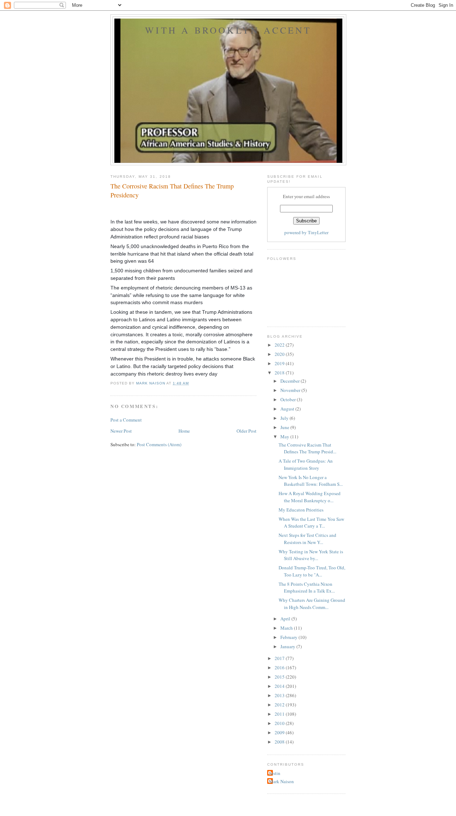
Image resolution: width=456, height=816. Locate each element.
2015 (280, 677)
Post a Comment (126, 420)
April (285, 618)
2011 (280, 714)
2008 (280, 742)
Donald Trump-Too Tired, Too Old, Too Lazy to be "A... (312, 571)
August (287, 409)
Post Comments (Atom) (159, 444)
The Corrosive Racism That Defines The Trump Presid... (307, 448)
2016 (280, 667)
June (285, 427)
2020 (280, 354)
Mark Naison (281, 781)
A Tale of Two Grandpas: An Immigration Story (306, 464)
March (287, 628)
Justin (274, 773)
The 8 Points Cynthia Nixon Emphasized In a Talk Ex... (307, 587)
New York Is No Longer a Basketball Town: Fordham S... (311, 481)
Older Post (246, 431)
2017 (280, 658)
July (285, 418)
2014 (280, 686)
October (288, 399)
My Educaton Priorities (301, 510)
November (290, 390)
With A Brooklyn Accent (228, 30)
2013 (280, 695)
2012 (280, 704)
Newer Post (121, 431)
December (290, 381)
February (289, 637)
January (288, 646)
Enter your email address (306, 196)
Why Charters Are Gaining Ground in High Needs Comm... (312, 603)
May (285, 436)
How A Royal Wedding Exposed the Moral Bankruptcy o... (310, 497)
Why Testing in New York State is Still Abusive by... (311, 555)
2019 (280, 363)
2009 (280, 732)
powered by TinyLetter (306, 232)
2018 (280, 372)
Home (184, 431)
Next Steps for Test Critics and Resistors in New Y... (307, 538)
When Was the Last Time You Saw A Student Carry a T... (311, 522)
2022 (280, 345)
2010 (280, 723)
